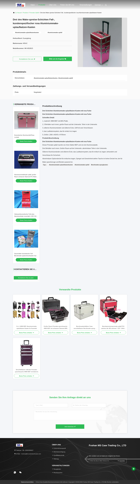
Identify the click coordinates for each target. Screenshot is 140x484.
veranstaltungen (85, 5)
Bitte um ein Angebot (57, 59)
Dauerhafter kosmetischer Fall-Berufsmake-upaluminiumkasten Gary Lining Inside (25, 256)
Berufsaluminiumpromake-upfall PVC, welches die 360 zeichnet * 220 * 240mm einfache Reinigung (113, 327)
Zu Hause (18, 12)
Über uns (52, 5)
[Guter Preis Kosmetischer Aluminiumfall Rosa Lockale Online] (26, 120)
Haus (33, 5)
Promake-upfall (34, 12)
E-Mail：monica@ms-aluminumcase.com (28, 454)
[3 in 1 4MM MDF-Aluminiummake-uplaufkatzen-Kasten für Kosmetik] (26, 310)
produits (25, 12)
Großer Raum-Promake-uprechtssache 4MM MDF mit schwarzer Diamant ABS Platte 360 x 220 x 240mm (55, 327)
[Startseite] (20, 5)
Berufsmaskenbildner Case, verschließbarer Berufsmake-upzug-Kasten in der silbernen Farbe (84, 327)
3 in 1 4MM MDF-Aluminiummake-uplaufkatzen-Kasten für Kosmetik (26, 327)
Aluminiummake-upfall (82, 164)
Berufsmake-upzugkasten (99, 164)
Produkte (41, 5)
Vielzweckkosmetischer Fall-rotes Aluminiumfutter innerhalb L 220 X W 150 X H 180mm (25, 216)
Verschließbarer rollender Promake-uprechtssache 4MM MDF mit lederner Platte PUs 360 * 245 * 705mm (26, 371)
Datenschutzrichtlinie (27, 482)
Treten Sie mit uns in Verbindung (67, 6)
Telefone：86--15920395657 (24, 450)
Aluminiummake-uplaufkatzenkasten (61, 164)
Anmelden (122, 461)
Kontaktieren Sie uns (26, 59)
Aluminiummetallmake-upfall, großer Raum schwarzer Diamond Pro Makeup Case (26, 177)
